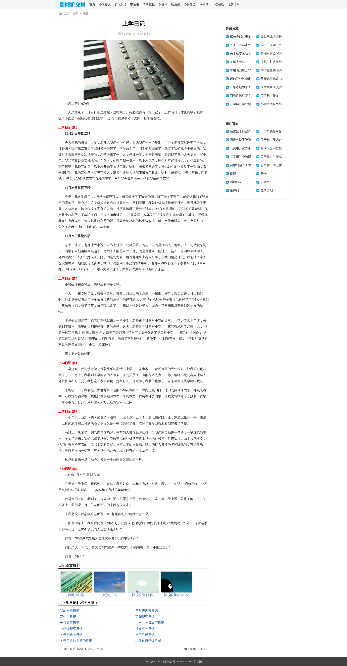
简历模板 (149, 4)
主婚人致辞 (237, 61)
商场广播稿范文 (240, 95)
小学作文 (105, 4)
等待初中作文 (270, 95)
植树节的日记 (145, 628)
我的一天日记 (69, 610)
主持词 (234, 190)
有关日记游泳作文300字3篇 (86, 649)
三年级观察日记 (146, 610)
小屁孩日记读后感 (148, 640)
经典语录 (234, 4)
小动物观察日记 (71, 628)
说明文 (265, 182)
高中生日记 (68, 616)
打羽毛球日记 (145, 634)
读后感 (175, 4)
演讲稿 (162, 4)
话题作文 (236, 182)
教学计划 (267, 190)
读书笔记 (205, 4)
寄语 (264, 173)
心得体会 (190, 4)
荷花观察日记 (145, 616)
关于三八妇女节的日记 (76, 640)
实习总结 (120, 4)
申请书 (134, 4)
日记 (85, 13)
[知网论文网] (71, 5)
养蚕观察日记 (69, 622)
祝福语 (219, 4)
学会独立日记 (198, 649)
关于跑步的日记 (71, 634)
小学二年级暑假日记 (149, 622)
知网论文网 (169, 661)
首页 (92, 4)
